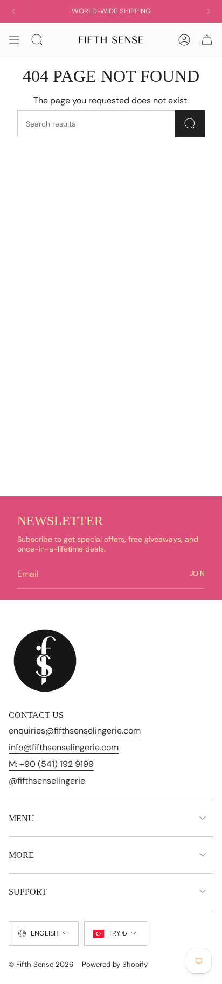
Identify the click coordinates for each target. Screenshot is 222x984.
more (21, 855)
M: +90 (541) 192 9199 (51, 764)
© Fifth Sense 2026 (41, 964)
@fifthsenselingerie (47, 780)
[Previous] (13, 11)
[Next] (208, 11)
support (28, 891)
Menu (21, 818)
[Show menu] (14, 39)
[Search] (190, 123)
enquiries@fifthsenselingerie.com (75, 730)
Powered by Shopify (115, 964)
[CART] (207, 39)
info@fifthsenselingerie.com (64, 747)
